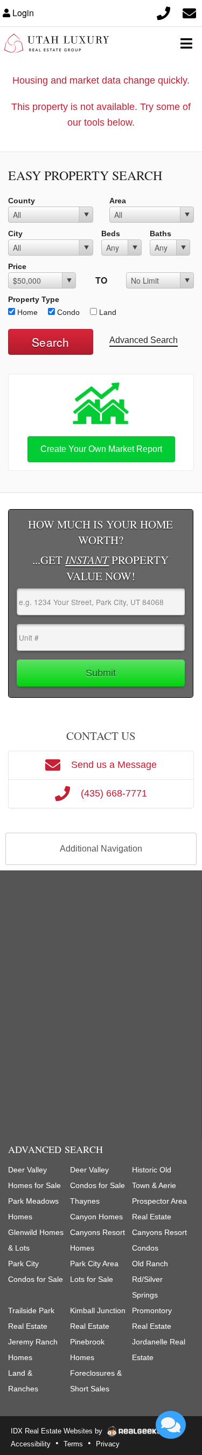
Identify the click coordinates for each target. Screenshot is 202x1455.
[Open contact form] (189, 13)
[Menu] (186, 43)
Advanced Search (143, 340)
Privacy (108, 1444)
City (15, 233)
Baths (160, 233)
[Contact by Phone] (163, 13)
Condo (67, 312)
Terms (73, 1444)
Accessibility (31, 1444)
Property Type (33, 299)
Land (106, 312)
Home (26, 312)
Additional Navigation (101, 848)
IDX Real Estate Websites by (58, 1431)
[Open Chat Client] (171, 1425)
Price (17, 266)
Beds (110, 233)
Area (117, 200)
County (21, 200)
